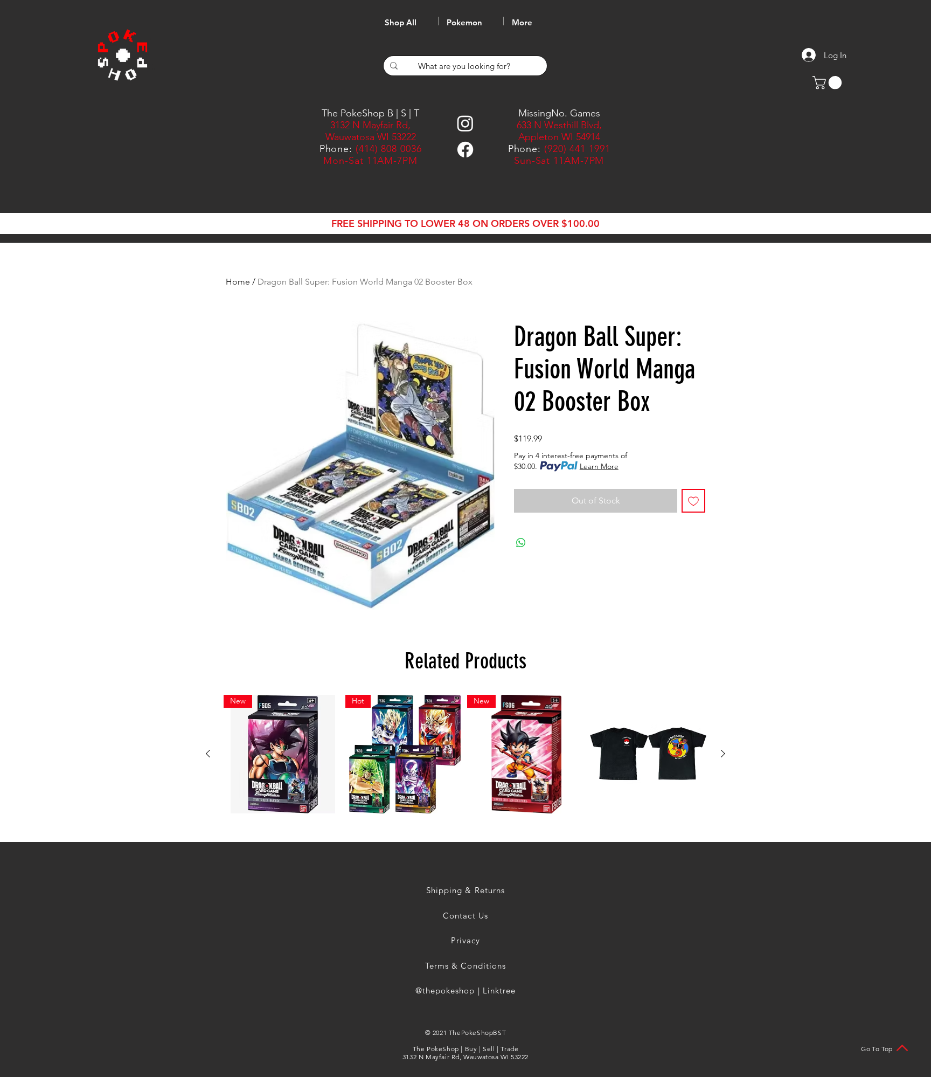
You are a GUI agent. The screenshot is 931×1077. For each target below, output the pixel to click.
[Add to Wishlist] (693, 501)
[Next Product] (723, 753)
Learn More (599, 466)
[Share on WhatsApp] (521, 542)
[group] (465, 754)
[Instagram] (465, 123)
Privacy (465, 940)
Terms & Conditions (465, 966)
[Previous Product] (208, 753)
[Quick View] (648, 754)
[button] (828, 82)
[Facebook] (465, 149)
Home (238, 282)
